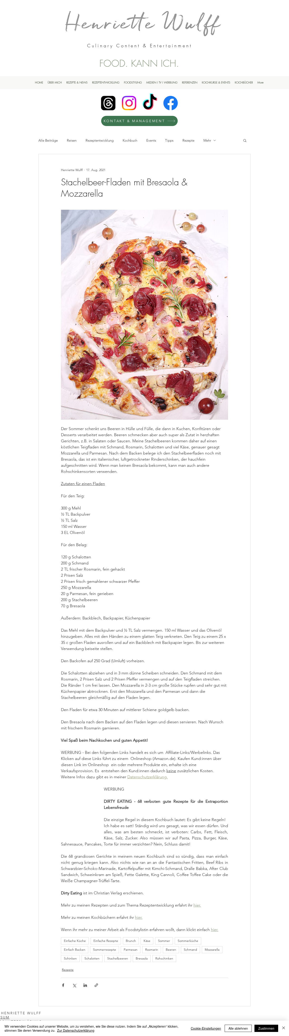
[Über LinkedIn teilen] (85, 985)
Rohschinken (164, 958)
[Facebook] (170, 103)
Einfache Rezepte (105, 941)
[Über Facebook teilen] (63, 985)
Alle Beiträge (48, 140)
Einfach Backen (74, 950)
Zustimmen (266, 1028)
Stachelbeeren (117, 958)
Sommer (164, 941)
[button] (245, 140)
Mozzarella (212, 950)
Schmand (190, 950)
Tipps (169, 140)
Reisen (72, 140)
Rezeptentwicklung (100, 140)
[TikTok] (149, 103)
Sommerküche (188, 941)
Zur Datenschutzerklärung (75, 1030)
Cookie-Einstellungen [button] (206, 1028)
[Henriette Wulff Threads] (108, 103)
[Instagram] (129, 103)
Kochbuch (130, 140)
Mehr (207, 140)
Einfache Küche (75, 941)
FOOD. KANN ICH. (139, 63)
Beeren (171, 950)
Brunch (131, 941)
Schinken (70, 958)
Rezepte (188, 140)
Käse (147, 941)
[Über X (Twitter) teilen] (74, 985)
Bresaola (142, 958)
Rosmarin (151, 950)
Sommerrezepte (104, 950)
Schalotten (92, 958)
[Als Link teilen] (96, 985)
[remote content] (78, 807)
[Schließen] (283, 1028)
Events (151, 140)
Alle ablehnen (238, 1028)
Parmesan (131, 950)
